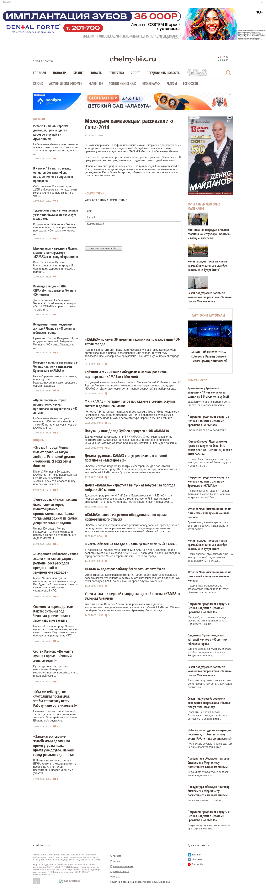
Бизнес (78, 72)
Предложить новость (163, 72)
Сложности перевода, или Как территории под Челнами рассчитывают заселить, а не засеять (53, 613)
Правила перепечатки (121, 866)
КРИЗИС (38, 83)
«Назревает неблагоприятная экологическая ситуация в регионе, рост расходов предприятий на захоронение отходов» (55, 563)
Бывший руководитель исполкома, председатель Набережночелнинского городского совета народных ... (55, 381)
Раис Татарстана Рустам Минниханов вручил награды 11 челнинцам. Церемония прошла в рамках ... (54, 267)
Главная (39, 72)
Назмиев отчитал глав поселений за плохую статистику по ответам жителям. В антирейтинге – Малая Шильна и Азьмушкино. (55, 716)
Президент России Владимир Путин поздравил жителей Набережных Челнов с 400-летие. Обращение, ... (55, 343)
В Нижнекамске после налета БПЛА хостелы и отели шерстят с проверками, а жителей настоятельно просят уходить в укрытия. (54, 767)
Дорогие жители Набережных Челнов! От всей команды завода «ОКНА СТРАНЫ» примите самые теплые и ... (54, 305)
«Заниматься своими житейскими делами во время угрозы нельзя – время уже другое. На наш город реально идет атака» (54, 745)
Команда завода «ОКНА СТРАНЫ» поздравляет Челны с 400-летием (54, 290)
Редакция (115, 861)
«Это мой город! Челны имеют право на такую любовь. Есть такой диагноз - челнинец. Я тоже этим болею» (54, 456)
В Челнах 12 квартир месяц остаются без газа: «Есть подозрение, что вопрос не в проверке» (53, 174)
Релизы (172, 83)
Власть (96, 72)
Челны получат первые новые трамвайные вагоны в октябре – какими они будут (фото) (208, 265)
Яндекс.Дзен (198, 864)
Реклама (114, 876)
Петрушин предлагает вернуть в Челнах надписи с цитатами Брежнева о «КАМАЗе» (55, 366)
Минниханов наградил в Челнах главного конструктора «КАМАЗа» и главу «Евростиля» (55, 252)
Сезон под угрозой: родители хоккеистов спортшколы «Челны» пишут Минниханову (210, 297)
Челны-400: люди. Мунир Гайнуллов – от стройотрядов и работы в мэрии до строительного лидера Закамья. (54, 533)
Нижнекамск (151, 83)
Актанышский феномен (65, 83)
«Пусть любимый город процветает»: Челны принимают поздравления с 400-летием (55, 406)
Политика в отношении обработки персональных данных (140, 882)
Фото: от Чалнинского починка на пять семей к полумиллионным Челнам (209, 513)
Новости (59, 72)
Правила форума (119, 871)
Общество (116, 72)
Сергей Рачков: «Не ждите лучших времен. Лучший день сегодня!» (53, 656)
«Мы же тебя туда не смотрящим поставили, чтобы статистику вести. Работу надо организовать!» (55, 698)
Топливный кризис (122, 83)
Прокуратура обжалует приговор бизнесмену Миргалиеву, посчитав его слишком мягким (208, 762)
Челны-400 (96, 83)
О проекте (115, 856)
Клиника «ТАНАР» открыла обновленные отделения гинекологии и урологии (210, 356)
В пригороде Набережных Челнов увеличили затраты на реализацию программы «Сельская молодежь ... (55, 229)
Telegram (196, 854)
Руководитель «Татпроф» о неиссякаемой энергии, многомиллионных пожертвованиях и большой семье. (55, 671)
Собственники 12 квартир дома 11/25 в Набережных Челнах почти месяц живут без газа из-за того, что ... (55, 191)
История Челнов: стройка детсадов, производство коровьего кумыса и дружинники (50, 132)
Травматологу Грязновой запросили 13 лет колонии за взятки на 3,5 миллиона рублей (208, 392)
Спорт (135, 72)
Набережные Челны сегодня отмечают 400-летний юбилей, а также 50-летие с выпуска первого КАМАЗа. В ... (54, 423)
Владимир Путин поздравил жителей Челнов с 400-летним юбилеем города (54, 328)
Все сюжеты (191, 83)
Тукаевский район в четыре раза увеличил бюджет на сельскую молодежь (55, 214)
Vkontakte (197, 859)
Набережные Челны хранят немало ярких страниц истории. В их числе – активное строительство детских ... (55, 149)
